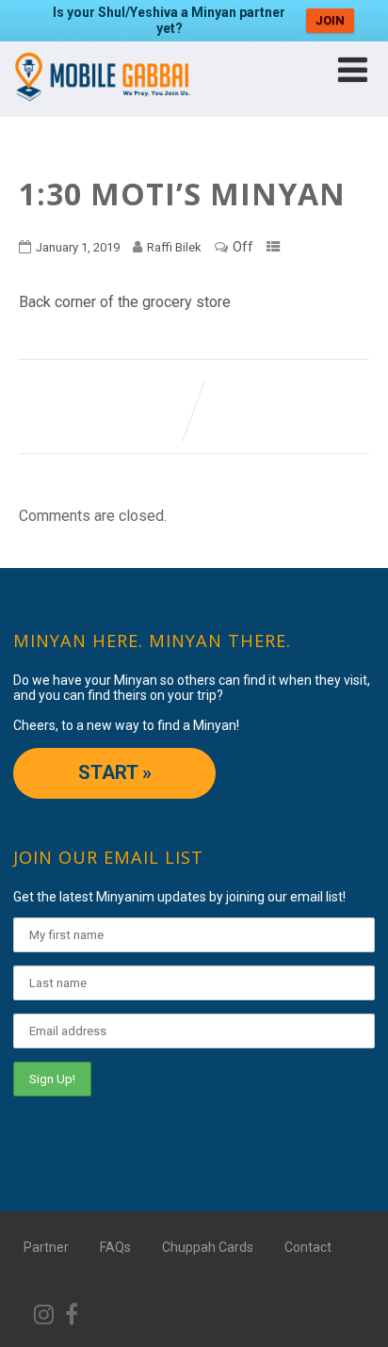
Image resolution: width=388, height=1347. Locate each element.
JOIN (330, 20)
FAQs (115, 1247)
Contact (307, 1247)
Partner (46, 1247)
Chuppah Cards (207, 1247)
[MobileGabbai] (101, 108)
